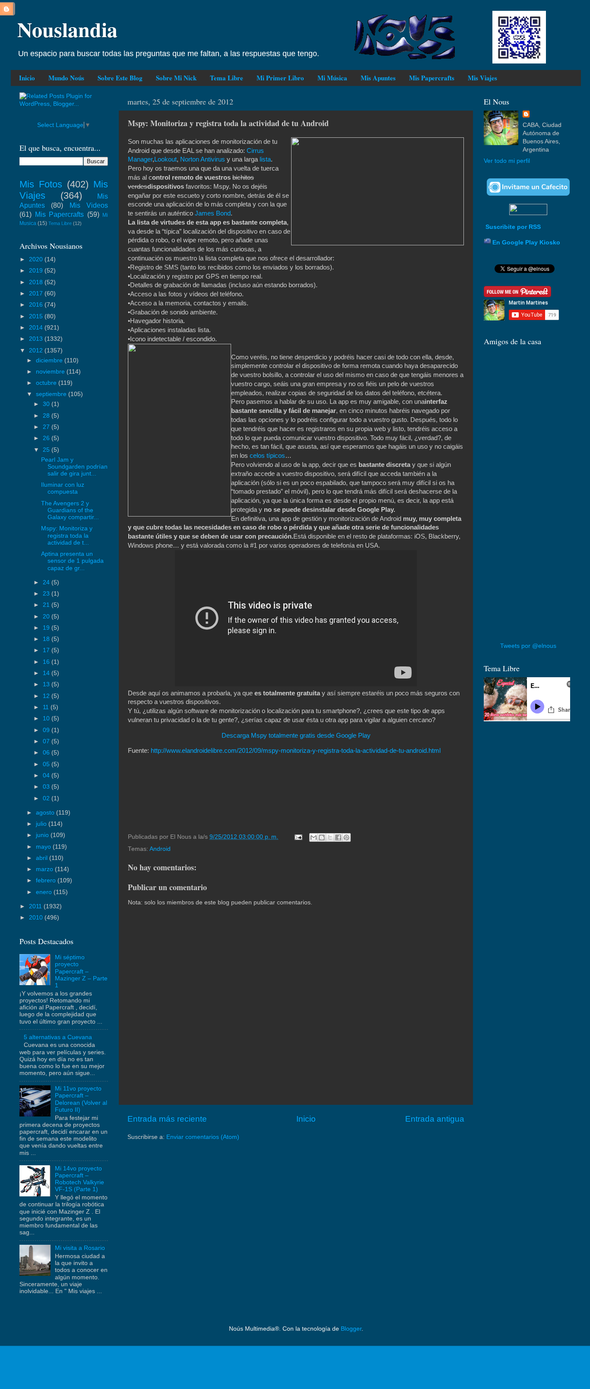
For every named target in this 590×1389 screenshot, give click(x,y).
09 (47, 730)
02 (47, 798)
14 (47, 673)
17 (47, 650)
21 (47, 605)
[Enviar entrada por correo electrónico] (298, 837)
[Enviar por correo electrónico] (313, 837)
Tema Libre (226, 77)
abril (42, 858)
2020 (36, 259)
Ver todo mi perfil (507, 161)
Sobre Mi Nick (176, 77)
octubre (47, 383)
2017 (36, 293)
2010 (36, 917)
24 (47, 582)
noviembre (51, 371)
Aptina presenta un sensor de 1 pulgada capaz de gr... (72, 561)
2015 (36, 316)
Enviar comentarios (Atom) (202, 1137)
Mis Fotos (40, 184)
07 (47, 741)
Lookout (165, 159)
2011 (36, 906)
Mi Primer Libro (280, 77)
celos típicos (267, 455)
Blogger (351, 1329)
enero (45, 892)
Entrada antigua (434, 1118)
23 (47, 593)
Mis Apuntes (378, 77)
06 (47, 752)
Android (160, 849)
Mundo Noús (66, 77)
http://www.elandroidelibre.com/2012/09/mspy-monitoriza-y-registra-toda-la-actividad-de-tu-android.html (296, 750)
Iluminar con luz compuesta (62, 488)
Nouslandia (67, 29)
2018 (36, 282)
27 (47, 427)
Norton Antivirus (202, 159)
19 (47, 628)
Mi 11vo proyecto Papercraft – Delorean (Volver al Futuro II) (81, 1099)
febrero (46, 880)
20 (47, 616)
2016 (36, 304)
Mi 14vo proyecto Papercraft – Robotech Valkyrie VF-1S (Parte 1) (79, 1179)
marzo (45, 869)
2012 (36, 350)
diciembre (50, 360)
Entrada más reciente (167, 1118)
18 (47, 639)
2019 (36, 270)
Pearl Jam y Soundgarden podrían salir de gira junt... (74, 467)
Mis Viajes (482, 77)
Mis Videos (89, 205)
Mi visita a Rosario (80, 1248)
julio (42, 824)
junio (43, 835)
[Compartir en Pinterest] (346, 837)
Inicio (27, 77)
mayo (44, 847)
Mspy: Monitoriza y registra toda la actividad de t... (66, 535)
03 (47, 786)
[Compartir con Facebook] (338, 837)
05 (47, 764)
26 (47, 438)
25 (47, 450)
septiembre (52, 394)
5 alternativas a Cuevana (58, 1037)
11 (47, 707)
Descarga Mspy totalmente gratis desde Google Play (296, 735)
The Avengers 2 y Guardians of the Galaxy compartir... (70, 510)
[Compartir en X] (330, 837)
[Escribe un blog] (321, 837)
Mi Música (332, 77)
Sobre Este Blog (120, 77)
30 (47, 404)
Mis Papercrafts (431, 77)
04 (47, 775)
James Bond (213, 213)
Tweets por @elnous (528, 646)
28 (47, 415)
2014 (36, 327)
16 (47, 662)
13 (47, 684)
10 (47, 718)
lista (265, 159)
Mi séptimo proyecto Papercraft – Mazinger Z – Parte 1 (81, 971)
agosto (46, 812)
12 (47, 696)
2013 (36, 339)
